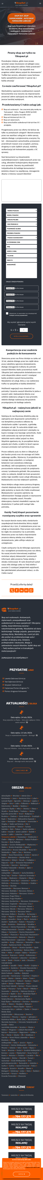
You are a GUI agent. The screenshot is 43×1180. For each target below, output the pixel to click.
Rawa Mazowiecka (15, 855)
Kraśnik (11, 832)
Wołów (32, 811)
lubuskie (4, 845)
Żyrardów (21, 914)
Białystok (25, 973)
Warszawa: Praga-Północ (11, 896)
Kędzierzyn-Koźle (15, 945)
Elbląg (13, 1040)
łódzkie (4, 855)
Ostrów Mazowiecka (18, 927)
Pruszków (5, 935)
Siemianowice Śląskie (23, 999)
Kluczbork (27, 945)
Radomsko (5, 865)
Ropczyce (13, 955)
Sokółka (17, 973)
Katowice (34, 1002)
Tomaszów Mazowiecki (24, 863)
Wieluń (14, 860)
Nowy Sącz (15, 881)
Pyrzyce (14, 1074)
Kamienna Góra (24, 798)
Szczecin (13, 1068)
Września (11, 1050)
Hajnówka (29, 971)
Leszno (11, 1053)
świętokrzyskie (7, 1015)
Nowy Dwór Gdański (9, 986)
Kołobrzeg (14, 1071)
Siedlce (34, 917)
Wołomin (22, 937)
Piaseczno (14, 935)
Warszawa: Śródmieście (29, 901)
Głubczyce (19, 942)
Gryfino (11, 1066)
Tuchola (28, 827)
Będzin (13, 994)
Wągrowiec (6, 1058)
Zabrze (4, 1004)
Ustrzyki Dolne (7, 963)
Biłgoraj (11, 840)
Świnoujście (23, 1063)
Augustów (5, 968)
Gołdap (32, 1032)
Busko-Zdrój (21, 1020)
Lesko (4, 960)
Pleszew (4, 1048)
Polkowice (25, 804)
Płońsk (36, 930)
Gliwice (11, 1004)
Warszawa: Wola (24, 912)
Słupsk (35, 981)
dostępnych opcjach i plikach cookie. (33, 1167)
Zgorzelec (17, 801)
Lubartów (18, 834)
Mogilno (5, 824)
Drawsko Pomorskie (9, 1076)
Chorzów (25, 1002)
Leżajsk (17, 953)
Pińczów (15, 1017)
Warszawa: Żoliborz (9, 914)
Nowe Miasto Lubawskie (19, 1038)
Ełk (22, 1035)
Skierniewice (12, 858)
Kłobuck (28, 1004)
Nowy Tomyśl (32, 1053)
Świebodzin (6, 852)
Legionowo (21, 940)
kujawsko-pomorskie (9, 814)
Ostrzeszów (32, 1045)
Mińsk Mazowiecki (8, 940)
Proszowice (15, 883)
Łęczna (4, 834)
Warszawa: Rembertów (10, 901)
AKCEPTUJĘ (21, 1174)
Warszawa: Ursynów (9, 906)
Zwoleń (4, 922)
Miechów (5, 886)
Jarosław (32, 958)
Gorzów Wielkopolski (17, 845)
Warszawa (31, 940)
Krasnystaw (22, 837)
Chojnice (34, 976)
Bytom (28, 1007)
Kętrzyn (4, 1032)
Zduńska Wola (24, 858)
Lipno (4, 822)
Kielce (11, 1025)
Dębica (24, 953)
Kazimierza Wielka (8, 1020)
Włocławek (21, 822)
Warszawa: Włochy (8, 912)
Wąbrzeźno (12, 819)
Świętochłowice (7, 999)
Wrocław (16, 796)
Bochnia (13, 886)
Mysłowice (16, 1002)
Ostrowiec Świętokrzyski (27, 1022)
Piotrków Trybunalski (9, 868)
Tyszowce (5, 1095)
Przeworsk (5, 958)
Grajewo (34, 966)
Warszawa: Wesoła (8, 909)
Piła (37, 1056)
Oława (34, 809)
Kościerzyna (15, 976)
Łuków (4, 832)
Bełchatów (24, 865)
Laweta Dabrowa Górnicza (15, 678)
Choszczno (22, 1076)
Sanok (10, 960)
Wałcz (28, 1071)
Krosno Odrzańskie (19, 850)
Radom (21, 922)
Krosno (17, 960)
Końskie (4, 1025)
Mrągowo (12, 1030)
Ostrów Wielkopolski (18, 1045)
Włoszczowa (18, 1015)
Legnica (34, 801)
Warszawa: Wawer (25, 906)
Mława (4, 932)
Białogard (5, 1071)
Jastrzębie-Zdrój (16, 997)
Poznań (30, 1058)
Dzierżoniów (6, 806)
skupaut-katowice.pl (13, 685)
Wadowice (13, 878)
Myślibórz (22, 1074)
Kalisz (16, 1043)
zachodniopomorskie (9, 1063)
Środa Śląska (13, 811)
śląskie (4, 989)
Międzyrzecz (31, 845)
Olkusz (30, 878)
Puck (28, 984)
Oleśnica (26, 809)
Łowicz (27, 855)
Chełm (4, 840)
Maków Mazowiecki (9, 930)
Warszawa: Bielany (25, 891)
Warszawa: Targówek (9, 904)
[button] (12, 590)
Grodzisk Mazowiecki (9, 937)
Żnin (27, 824)
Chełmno (13, 816)
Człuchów (25, 976)
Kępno (29, 1043)
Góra (11, 804)
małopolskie (6, 873)
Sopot (4, 978)
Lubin (17, 804)
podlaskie (5, 966)
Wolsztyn (12, 1056)
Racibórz (5, 997)
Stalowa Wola (29, 950)
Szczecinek (5, 1074)
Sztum (25, 978)
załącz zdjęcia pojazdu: (15, 281)
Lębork (4, 984)
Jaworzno (15, 991)
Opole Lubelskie (28, 829)
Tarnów (14, 876)
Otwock (31, 937)
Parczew (5, 842)
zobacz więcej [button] (21, 770)
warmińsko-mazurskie (9, 1027)
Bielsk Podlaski (7, 973)
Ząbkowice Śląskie (8, 809)
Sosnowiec (5, 991)
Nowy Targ (5, 876)
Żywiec (27, 1009)
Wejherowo (20, 984)
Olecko (8, 1035)
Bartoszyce (13, 1032)
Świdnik (31, 832)
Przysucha (30, 922)
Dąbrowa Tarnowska (26, 876)
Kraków (33, 883)
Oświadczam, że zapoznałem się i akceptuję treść (23, 314)
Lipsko (4, 924)
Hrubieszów (32, 837)
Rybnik (26, 997)
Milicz (19, 809)
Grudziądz (35, 816)
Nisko (4, 953)
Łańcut (21, 955)
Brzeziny (22, 868)
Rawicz (4, 1056)
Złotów (14, 1058)
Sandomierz (6, 1017)
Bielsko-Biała (6, 1012)
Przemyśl (14, 958)
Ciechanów (13, 932)
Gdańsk (17, 978)
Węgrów (11, 917)
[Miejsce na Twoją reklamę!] (22, 1112)
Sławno (28, 1068)
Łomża (14, 971)
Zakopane (16, 873)
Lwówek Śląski (7, 801)
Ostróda (4, 1038)
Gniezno (12, 1048)
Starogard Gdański (8, 981)
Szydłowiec (13, 922)
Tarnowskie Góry (8, 1009)
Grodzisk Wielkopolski (32, 1050)
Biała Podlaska (15, 842)
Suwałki (13, 966)
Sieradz (21, 860)
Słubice (4, 847)
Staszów (29, 1015)
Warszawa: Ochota (26, 894)
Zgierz (29, 868)
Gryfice (4, 1066)
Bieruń (25, 989)
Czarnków (29, 1056)
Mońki (26, 966)
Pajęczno (5, 863)
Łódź (12, 870)
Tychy (19, 989)
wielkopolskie (6, 1043)
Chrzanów (5, 881)
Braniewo (5, 1040)
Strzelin (4, 811)
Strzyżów (32, 953)
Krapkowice (6, 948)
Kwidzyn (28, 981)
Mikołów (33, 989)
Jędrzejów (32, 1017)
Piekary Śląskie (19, 1007)
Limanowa (25, 881)
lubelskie (5, 829)
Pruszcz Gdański (32, 986)
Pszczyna (11, 989)
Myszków (19, 1004)
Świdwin (36, 1071)
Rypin (4, 819)
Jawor (14, 798)
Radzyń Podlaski (31, 840)
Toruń (21, 814)
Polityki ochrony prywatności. (19, 315)
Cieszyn (34, 1009)
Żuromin (21, 930)
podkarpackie (6, 950)
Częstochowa (6, 1007)
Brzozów (31, 960)
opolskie (5, 942)
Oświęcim (22, 878)
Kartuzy (21, 986)
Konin (25, 1048)
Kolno (21, 971)
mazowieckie (6, 888)
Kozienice (11, 924)
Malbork (20, 981)
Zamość (27, 834)
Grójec (4, 917)
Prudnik (4, 945)
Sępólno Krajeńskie (8, 827)
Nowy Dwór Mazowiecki (29, 935)
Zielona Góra (6, 850)
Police (33, 1066)
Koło (19, 1048)
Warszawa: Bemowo (20, 888)
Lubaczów (23, 958)
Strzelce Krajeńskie (15, 847)
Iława (32, 1038)
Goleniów (33, 1063)
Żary (20, 852)
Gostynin (33, 919)
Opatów (23, 1017)
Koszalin (21, 1068)
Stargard (5, 1068)
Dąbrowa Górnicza (27, 991)
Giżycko (16, 1035)
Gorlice (33, 881)
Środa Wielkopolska (18, 1061)
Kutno (4, 858)
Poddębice (30, 860)
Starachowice (33, 1020)
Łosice (4, 919)
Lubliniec (19, 1009)
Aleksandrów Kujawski (26, 819)
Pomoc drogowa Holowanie (16, 691)
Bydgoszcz (28, 814)
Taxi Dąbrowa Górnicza (14, 682)
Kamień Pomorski (22, 1066)
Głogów (4, 804)
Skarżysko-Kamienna (9, 1022)
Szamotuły (5, 1061)
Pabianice (5, 870)
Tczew (31, 978)
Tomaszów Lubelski (8, 837)
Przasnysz (5, 927)
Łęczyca (35, 855)
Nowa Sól (32, 850)
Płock (26, 919)
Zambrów (14, 968)
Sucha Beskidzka (28, 873)
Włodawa (19, 840)
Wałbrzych (34, 804)
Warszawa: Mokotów (9, 894)
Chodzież (21, 1056)
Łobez (22, 1071)
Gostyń (19, 1050)
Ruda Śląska (6, 1002)
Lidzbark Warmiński (25, 1030)
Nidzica (4, 1030)
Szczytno (23, 1027)
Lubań (34, 798)
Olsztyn (30, 1027)
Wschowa (27, 852)
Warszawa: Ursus (25, 904)
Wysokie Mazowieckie (28, 968)
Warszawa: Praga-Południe (11, 899)
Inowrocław (32, 822)
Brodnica (5, 816)
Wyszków (31, 924)
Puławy (17, 829)
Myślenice (24, 883)
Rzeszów (5, 955)
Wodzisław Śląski (29, 994)
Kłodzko (15, 806)
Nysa (37, 942)
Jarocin (22, 1043)
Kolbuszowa (30, 955)
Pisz (3, 1035)
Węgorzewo (23, 1032)
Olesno (14, 948)
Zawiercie (5, 994)
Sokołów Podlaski (23, 917)
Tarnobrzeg (18, 950)
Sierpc (19, 919)
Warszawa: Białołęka (9, 891)
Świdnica (23, 806)
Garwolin (11, 919)
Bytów (11, 984)
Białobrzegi (21, 924)
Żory (19, 994)
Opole (36, 948)
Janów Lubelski (21, 832)
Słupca (31, 1048)
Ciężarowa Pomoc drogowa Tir (17, 688)
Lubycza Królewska (27, 1095)
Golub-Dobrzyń (24, 816)
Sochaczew (31, 914)
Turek (4, 1050)
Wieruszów (6, 860)
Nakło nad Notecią (16, 824)
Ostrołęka (31, 927)
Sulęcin (27, 847)
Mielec (10, 953)
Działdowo (29, 1035)
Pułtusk (29, 930)
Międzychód (20, 1053)
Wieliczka (5, 883)
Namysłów (29, 942)
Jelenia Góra (25, 796)
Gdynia (10, 978)
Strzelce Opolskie (25, 948)
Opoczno (14, 865)
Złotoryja (26, 801)
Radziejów (11, 822)
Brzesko (4, 878)
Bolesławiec (6, 798)
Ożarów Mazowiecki (26, 932)
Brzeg (12, 942)
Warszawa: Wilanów (25, 909)
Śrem (29, 1061)
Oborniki (22, 1058)
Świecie (20, 827)
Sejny (20, 966)
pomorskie (5, 976)
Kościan (4, 1053)
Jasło (23, 960)
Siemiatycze (6, 971)
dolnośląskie (6, 796)
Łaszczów (14, 1095)
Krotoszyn (5, 1045)
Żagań (14, 852)
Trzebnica (23, 811)
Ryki (11, 829)
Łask (11, 863)
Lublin (11, 834)
